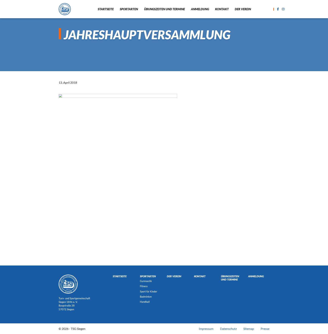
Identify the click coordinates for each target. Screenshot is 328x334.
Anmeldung (200, 9)
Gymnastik (146, 281)
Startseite (106, 9)
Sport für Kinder (148, 291)
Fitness (144, 286)
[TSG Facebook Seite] (278, 9)
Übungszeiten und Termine (164, 9)
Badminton (146, 296)
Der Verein (243, 9)
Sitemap (248, 328)
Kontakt (222, 9)
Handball (145, 301)
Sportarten (129, 9)
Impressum (206, 328)
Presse (265, 328)
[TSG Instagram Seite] (283, 9)
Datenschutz (228, 328)
